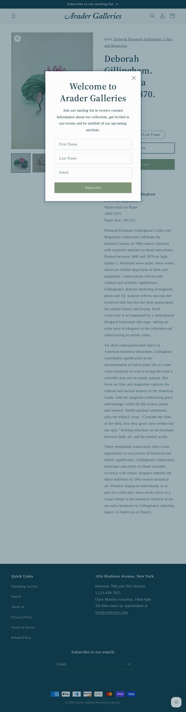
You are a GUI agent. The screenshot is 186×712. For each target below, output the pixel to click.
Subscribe (93, 187)
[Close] (133, 78)
